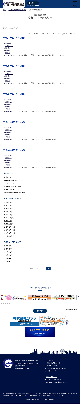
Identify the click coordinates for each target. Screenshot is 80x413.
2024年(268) (8, 252)
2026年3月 (7, 218)
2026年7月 (7, 205)
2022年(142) (8, 258)
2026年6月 (7, 208)
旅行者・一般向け (10, 189)
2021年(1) (7, 261)
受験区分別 (9, 46)
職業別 (7, 50)
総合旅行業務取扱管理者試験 (17, 10)
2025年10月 (8, 233)
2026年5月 (7, 212)
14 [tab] (2, 303)
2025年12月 (8, 227)
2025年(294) (8, 249)
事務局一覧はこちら (22, 368)
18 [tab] (10, 303)
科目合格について (11, 55)
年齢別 (7, 53)
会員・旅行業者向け (10, 186)
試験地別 (8, 48)
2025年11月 (8, 230)
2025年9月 (7, 236)
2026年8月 (7, 202)
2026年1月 (7, 224)
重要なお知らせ (9, 180)
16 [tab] (6, 303)
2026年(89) (7, 246)
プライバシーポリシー (53, 379)
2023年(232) (8, 255)
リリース (7, 183)
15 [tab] (4, 303)
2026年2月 (7, 221)
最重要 (6, 177)
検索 (48, 268)
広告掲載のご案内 (71, 309)
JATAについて (51, 360)
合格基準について (11, 43)
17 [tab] (8, 303)
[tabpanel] (16, 297)
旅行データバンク (53, 371)
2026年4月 (7, 215)
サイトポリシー (51, 377)
